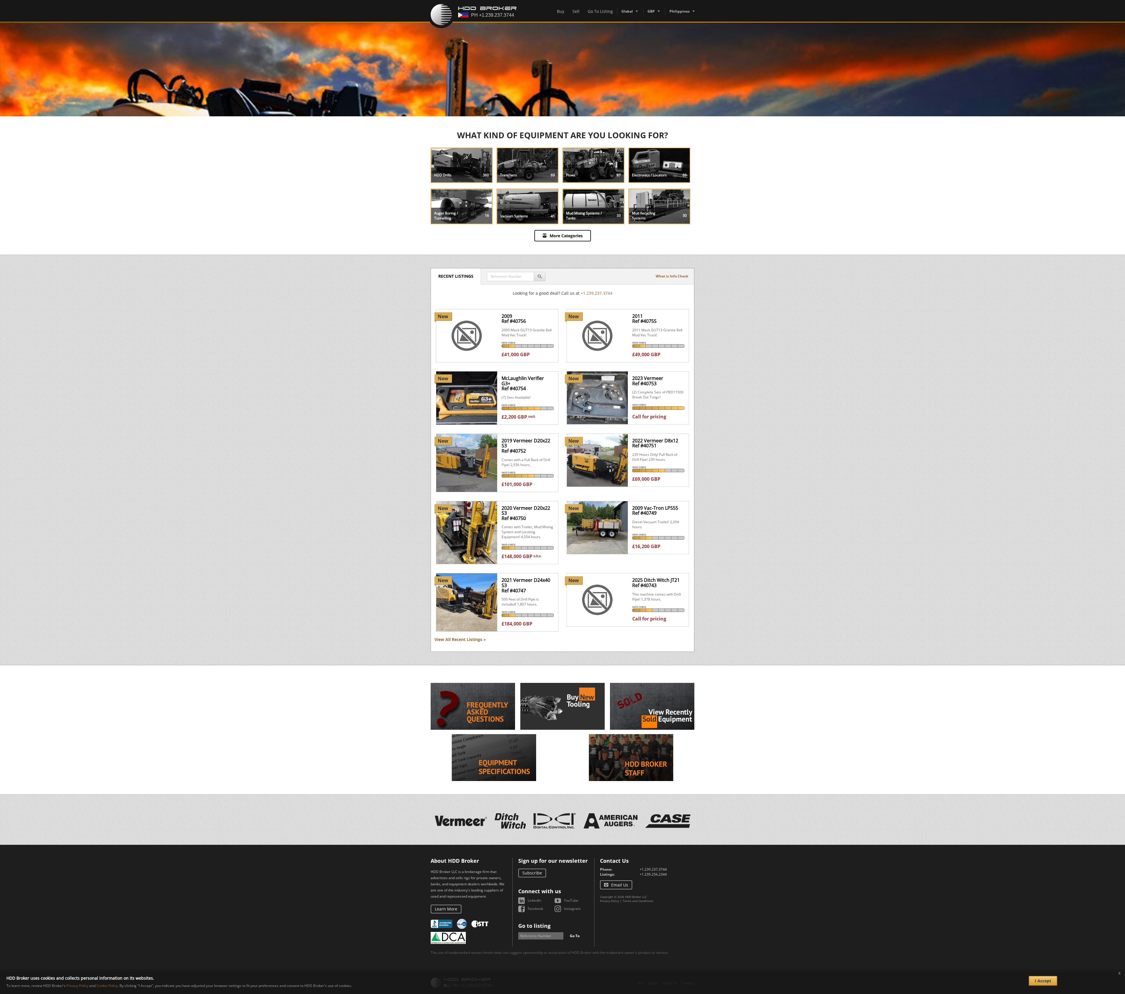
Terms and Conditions (638, 901)
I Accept (1043, 980)
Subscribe (532, 873)
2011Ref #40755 (644, 319)
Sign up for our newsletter (553, 860)
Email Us (619, 885)
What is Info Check (672, 276)
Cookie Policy (107, 985)
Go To (574, 935)
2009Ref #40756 (514, 319)
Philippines (679, 11)
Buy (560, 11)
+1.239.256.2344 (653, 874)
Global (627, 11)
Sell (575, 11)
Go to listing (534, 925)
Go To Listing (600, 11)
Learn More (446, 909)
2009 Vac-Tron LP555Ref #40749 (655, 510)
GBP (651, 11)
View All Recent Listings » (460, 639)
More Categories (566, 235)
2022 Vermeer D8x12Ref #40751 (655, 443)
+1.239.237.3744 (596, 293)
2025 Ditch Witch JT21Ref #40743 (656, 583)
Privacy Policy (609, 901)
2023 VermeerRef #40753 (647, 381)
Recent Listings (455, 276)
